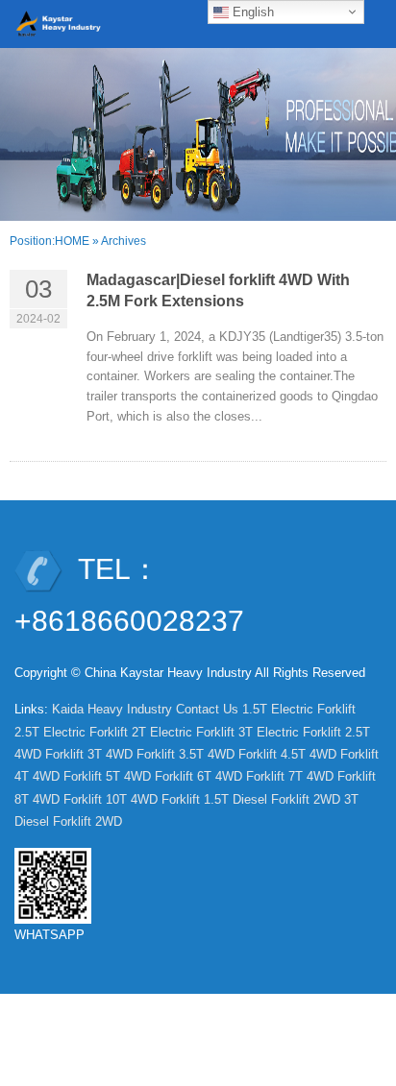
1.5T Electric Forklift (299, 709)
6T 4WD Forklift (241, 776)
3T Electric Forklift (289, 732)
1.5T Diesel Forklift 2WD (272, 799)
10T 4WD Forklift (153, 799)
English (251, 12)
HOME (72, 241)
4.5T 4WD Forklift (330, 754)
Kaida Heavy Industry (112, 709)
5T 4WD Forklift (149, 776)
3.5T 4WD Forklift (228, 754)
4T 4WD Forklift (58, 776)
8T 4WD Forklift (58, 799)
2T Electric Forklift (183, 732)
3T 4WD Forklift (131, 754)
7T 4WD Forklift (332, 776)
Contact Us (207, 709)
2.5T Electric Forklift (71, 732)
